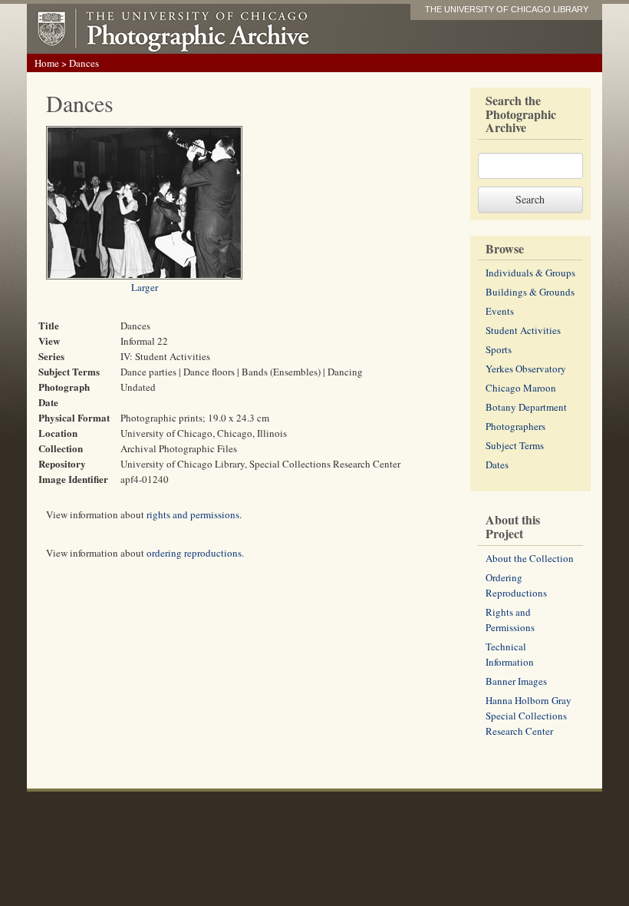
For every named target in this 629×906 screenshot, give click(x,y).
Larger (144, 287)
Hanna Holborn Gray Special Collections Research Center (528, 715)
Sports (499, 349)
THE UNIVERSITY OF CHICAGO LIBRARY (506, 9)
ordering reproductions (194, 553)
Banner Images (516, 681)
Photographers (515, 426)
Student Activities (523, 330)
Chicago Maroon (521, 388)
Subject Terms (515, 445)
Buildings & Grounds (530, 292)
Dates (497, 464)
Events (500, 311)
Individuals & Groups (530, 272)
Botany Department (526, 407)
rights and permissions (193, 514)
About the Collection (530, 558)
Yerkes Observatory (526, 368)
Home (47, 63)
